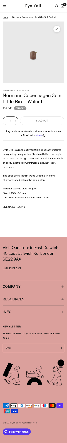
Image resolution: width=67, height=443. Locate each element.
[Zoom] (56, 29)
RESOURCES (13, 299)
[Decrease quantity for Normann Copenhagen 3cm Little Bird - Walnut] (5, 121)
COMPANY (12, 286)
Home (5, 17)
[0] (62, 6)
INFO (7, 312)
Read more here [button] (12, 267)
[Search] (57, 6)
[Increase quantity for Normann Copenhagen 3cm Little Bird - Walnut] (15, 121)
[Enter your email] (60, 348)
